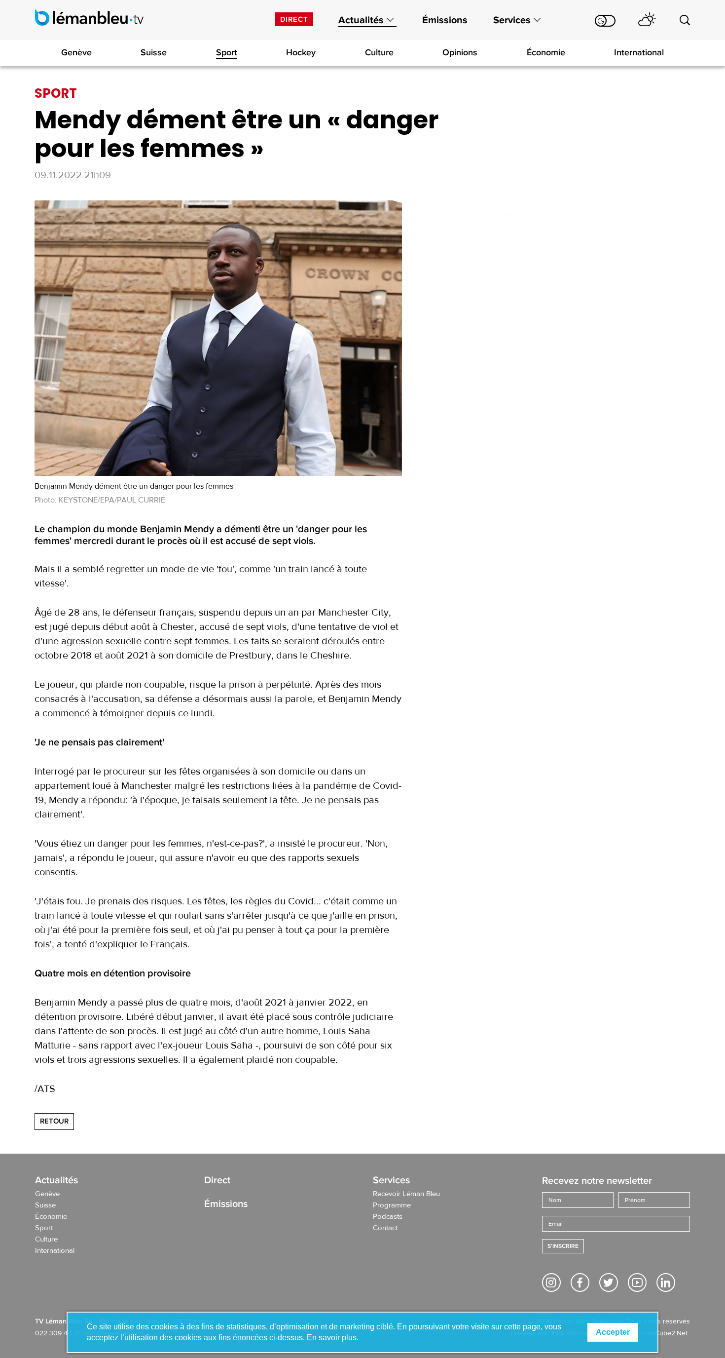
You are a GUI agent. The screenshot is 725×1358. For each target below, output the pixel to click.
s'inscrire (563, 1246)
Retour (54, 1121)
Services (512, 20)
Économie (546, 52)
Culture (379, 52)
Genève (76, 52)
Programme (392, 1205)
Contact (385, 1228)
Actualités (361, 20)
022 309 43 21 (57, 1333)
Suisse (154, 52)
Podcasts (387, 1216)
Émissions (445, 20)
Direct (294, 19)
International (639, 52)
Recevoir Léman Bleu (406, 1194)
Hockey (301, 52)
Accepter (613, 1332)
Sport (226, 52)
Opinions (459, 52)
